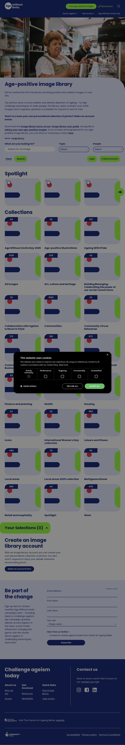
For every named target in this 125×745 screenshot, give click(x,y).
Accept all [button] (94, 386)
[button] (28, 386)
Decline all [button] (72, 386)
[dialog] (62, 372)
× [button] (107, 355)
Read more (63, 365)
